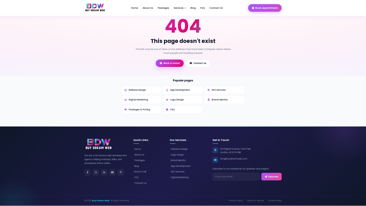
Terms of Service (255, 200)
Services (178, 8)
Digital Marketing (180, 177)
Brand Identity (178, 160)
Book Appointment (266, 7)
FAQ (202, 8)
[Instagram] (96, 172)
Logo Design (177, 154)
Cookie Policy (275, 200)
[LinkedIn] (104, 172)
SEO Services (177, 171)
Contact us (199, 63)
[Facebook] (87, 172)
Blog (193, 8)
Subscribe (273, 176)
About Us (148, 8)
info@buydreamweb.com (233, 158)
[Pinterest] (121, 172)
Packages (163, 8)
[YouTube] (112, 172)
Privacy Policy (236, 200)
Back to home (172, 63)
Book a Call (140, 171)
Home (134, 8)
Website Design (179, 148)
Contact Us (216, 8)
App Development (181, 166)
